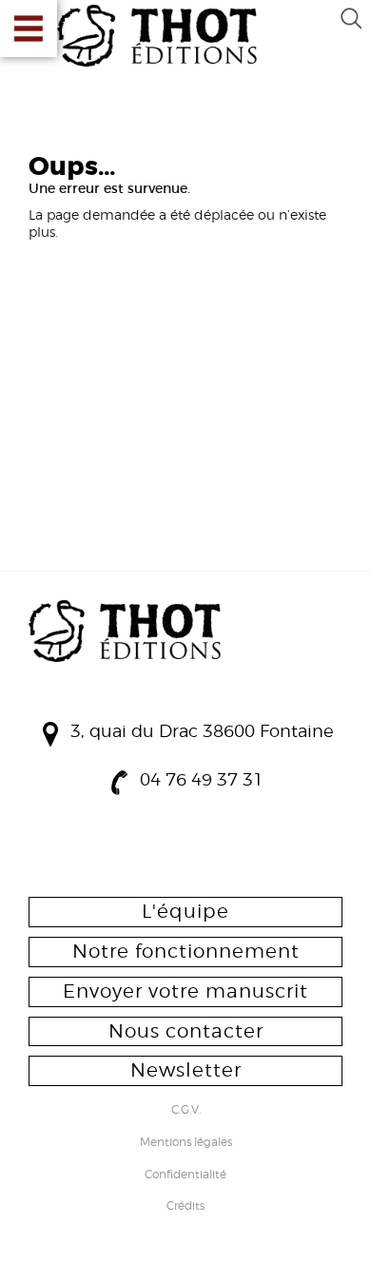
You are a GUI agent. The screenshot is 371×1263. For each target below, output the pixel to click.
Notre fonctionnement (186, 951)
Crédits (185, 1207)
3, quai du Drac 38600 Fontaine (202, 731)
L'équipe (185, 911)
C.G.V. (186, 1111)
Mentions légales (186, 1143)
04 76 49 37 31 (202, 779)
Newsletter (186, 1070)
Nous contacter (186, 1031)
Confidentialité (185, 1175)
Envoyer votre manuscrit (185, 991)
